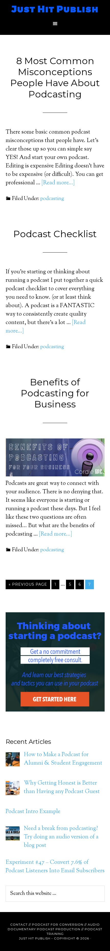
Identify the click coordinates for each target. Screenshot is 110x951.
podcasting (52, 199)
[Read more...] (58, 183)
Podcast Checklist (55, 233)
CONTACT (19, 924)
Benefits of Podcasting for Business (55, 393)
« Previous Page (28, 584)
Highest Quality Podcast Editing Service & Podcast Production (55, 9)
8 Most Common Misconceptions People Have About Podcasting (55, 77)
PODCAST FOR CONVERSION (57, 924)
